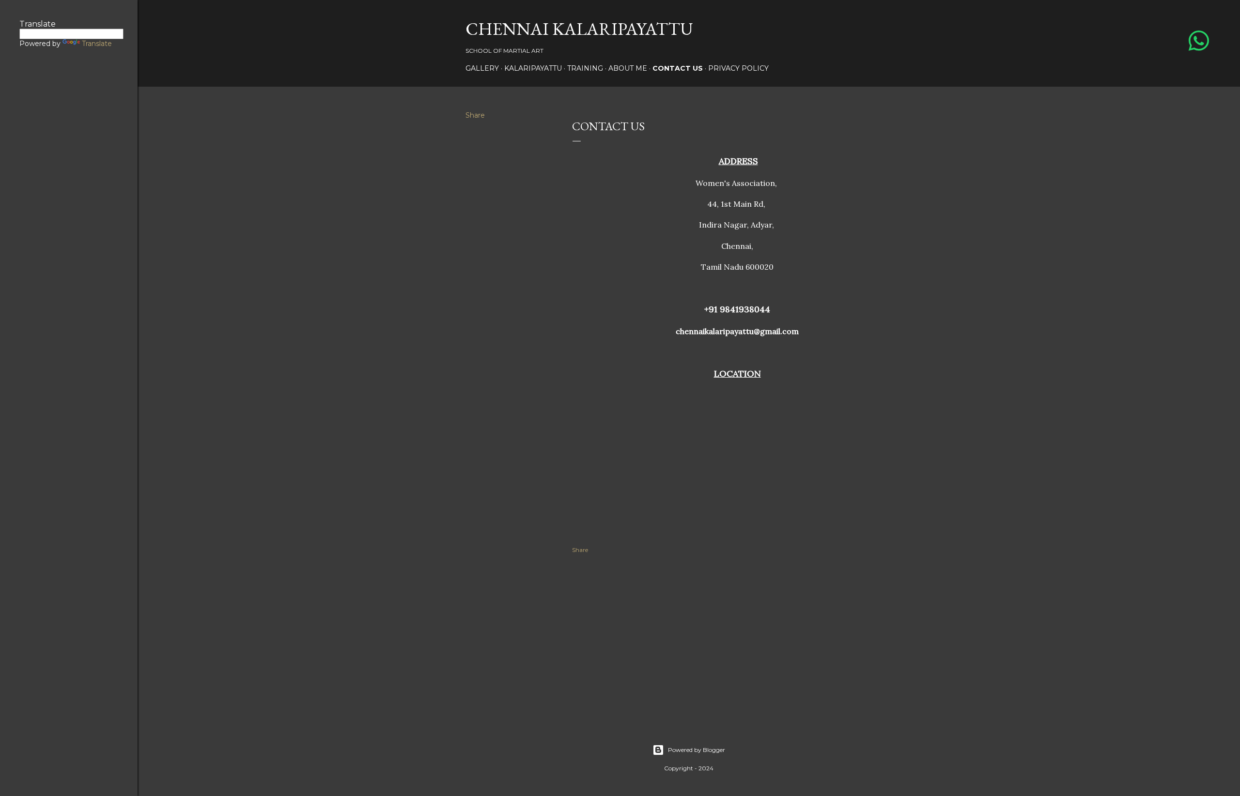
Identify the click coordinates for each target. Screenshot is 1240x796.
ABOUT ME (627, 68)
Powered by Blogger (696, 749)
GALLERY (482, 68)
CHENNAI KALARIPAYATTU (579, 28)
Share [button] (475, 115)
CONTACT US (677, 68)
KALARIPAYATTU (533, 68)
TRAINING (585, 68)
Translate (97, 43)
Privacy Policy (738, 68)
